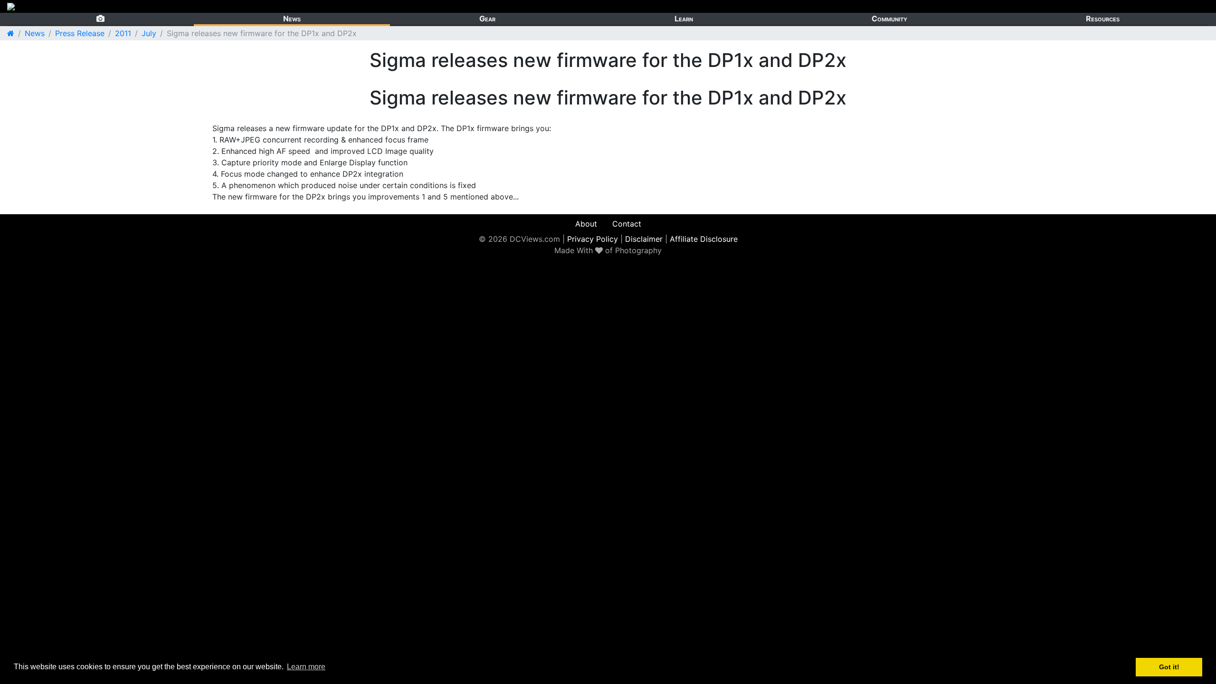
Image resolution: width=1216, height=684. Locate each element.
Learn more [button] (306, 667)
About (586, 223)
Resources (1103, 18)
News (292, 18)
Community (889, 18)
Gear (487, 18)
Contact (626, 223)
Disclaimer (644, 239)
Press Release (79, 33)
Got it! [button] (1169, 667)
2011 (123, 33)
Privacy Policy (592, 239)
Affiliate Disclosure (704, 239)
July (149, 33)
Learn (683, 18)
